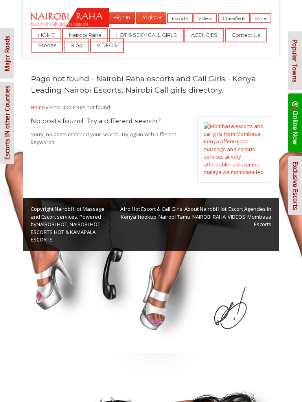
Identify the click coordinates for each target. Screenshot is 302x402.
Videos (205, 18)
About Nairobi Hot (205, 208)
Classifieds (234, 18)
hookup (147, 216)
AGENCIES (204, 35)
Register (151, 17)
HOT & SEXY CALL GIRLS (146, 35)
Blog (76, 45)
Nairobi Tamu (174, 216)
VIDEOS (107, 45)
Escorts (180, 18)
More (261, 18)
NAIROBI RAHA (209, 216)
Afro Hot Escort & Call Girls (151, 208)
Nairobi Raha (85, 35)
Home (38, 107)
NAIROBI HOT (52, 224)
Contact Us (246, 35)
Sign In (121, 17)
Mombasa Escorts (259, 220)
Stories (47, 45)
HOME (46, 35)
